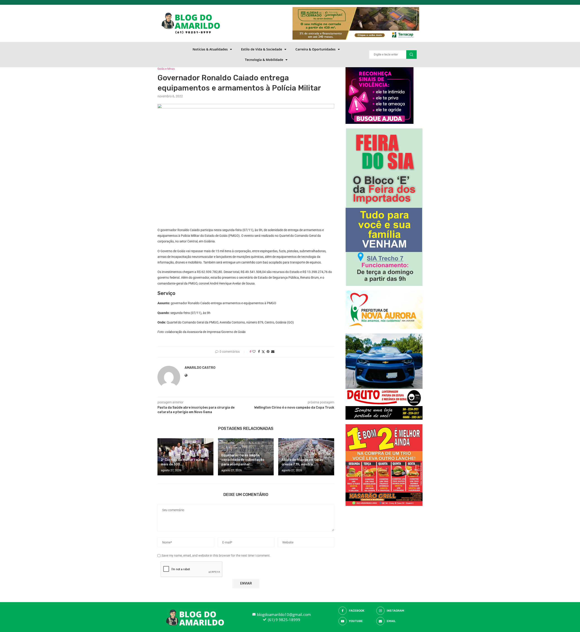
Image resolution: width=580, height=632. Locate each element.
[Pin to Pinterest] (268, 351)
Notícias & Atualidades (210, 49)
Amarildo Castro (200, 368)
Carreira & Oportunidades (315, 49)
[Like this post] (254, 351)
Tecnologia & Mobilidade (264, 59)
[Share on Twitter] (263, 352)
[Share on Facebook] (259, 351)
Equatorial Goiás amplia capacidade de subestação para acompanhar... (242, 459)
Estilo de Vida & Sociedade (261, 49)
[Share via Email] (272, 351)
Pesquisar (411, 54)
